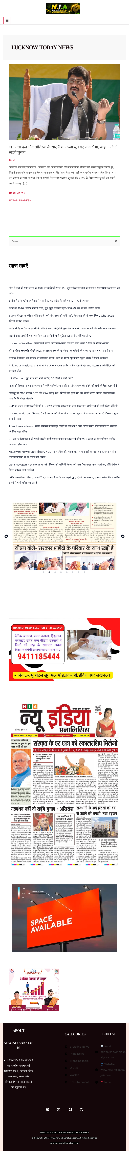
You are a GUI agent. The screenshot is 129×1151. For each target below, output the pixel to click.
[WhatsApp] (47, 1109)
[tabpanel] (64, 536)
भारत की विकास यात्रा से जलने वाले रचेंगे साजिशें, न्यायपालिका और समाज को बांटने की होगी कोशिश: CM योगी (63, 385)
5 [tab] (67, 572)
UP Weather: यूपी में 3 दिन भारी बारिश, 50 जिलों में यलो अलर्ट (41, 378)
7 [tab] (79, 572)
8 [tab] (85, 572)
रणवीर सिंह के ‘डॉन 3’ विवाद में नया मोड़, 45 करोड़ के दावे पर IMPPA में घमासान (49, 300)
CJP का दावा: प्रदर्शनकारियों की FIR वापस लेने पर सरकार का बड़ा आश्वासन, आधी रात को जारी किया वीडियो (63, 406)
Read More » (17, 192)
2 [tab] (49, 572)
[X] (81, 1109)
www (53, 1138)
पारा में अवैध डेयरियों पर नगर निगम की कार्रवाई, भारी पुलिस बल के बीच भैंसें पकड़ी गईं (50, 335)
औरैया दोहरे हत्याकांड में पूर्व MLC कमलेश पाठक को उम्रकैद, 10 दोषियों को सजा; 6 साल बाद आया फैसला (61, 350)
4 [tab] (61, 572)
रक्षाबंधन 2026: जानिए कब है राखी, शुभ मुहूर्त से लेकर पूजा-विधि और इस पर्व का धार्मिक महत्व (54, 308)
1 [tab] (43, 572)
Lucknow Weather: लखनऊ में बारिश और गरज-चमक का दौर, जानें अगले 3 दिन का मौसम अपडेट (59, 343)
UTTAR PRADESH (20, 200)
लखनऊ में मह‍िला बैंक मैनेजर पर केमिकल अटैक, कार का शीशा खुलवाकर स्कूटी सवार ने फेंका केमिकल (58, 358)
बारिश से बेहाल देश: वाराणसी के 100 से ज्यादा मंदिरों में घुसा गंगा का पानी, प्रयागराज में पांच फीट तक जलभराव (62, 328)
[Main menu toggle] (7, 20)
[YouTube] (58, 1109)
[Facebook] (70, 1109)
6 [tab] (73, 572)
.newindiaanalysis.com (66, 1138)
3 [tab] (55, 572)
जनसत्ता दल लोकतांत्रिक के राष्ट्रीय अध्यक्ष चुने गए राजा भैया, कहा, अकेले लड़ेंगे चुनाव (63, 149)
